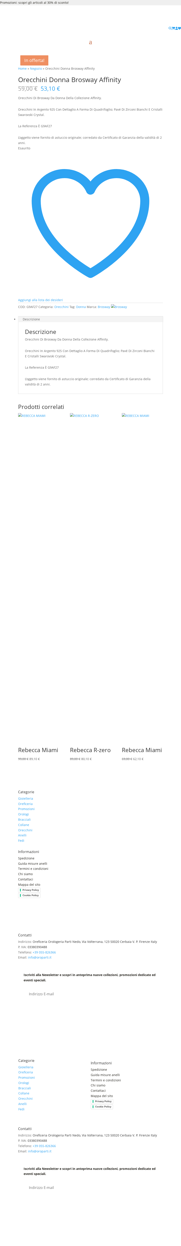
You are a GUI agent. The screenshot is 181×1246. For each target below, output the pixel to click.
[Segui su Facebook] (21, 914)
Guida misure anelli (32, 863)
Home (22, 68)
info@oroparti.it (39, 957)
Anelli (22, 835)
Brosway (104, 307)
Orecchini (61, 307)
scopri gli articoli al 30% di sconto (43, 2)
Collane (23, 825)
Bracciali (24, 819)
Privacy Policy (31, 890)
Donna (81, 307)
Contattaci (25, 879)
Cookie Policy (31, 895)
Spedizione (26, 858)
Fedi (21, 840)
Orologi (23, 814)
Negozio (36, 68)
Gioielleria (25, 798)
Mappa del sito (29, 884)
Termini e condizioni (33, 869)
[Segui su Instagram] (30, 914)
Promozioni (26, 809)
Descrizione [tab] (31, 319)
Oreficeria (25, 804)
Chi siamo (25, 874)
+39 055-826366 (44, 952)
